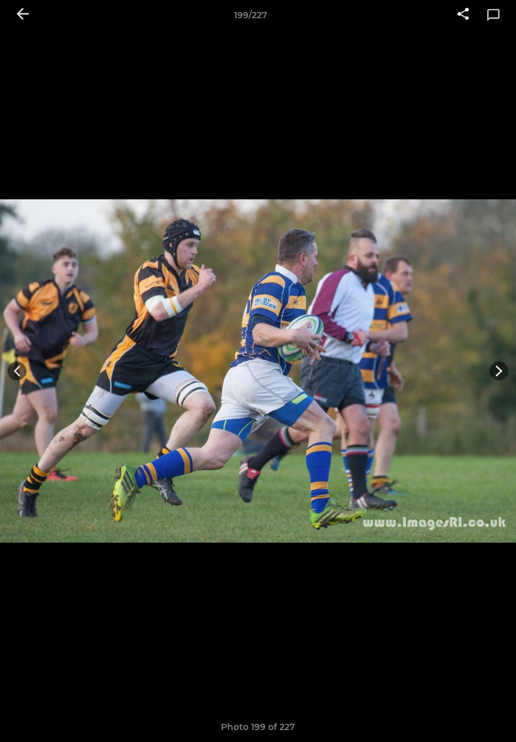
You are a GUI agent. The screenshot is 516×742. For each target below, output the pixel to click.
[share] (463, 15)
